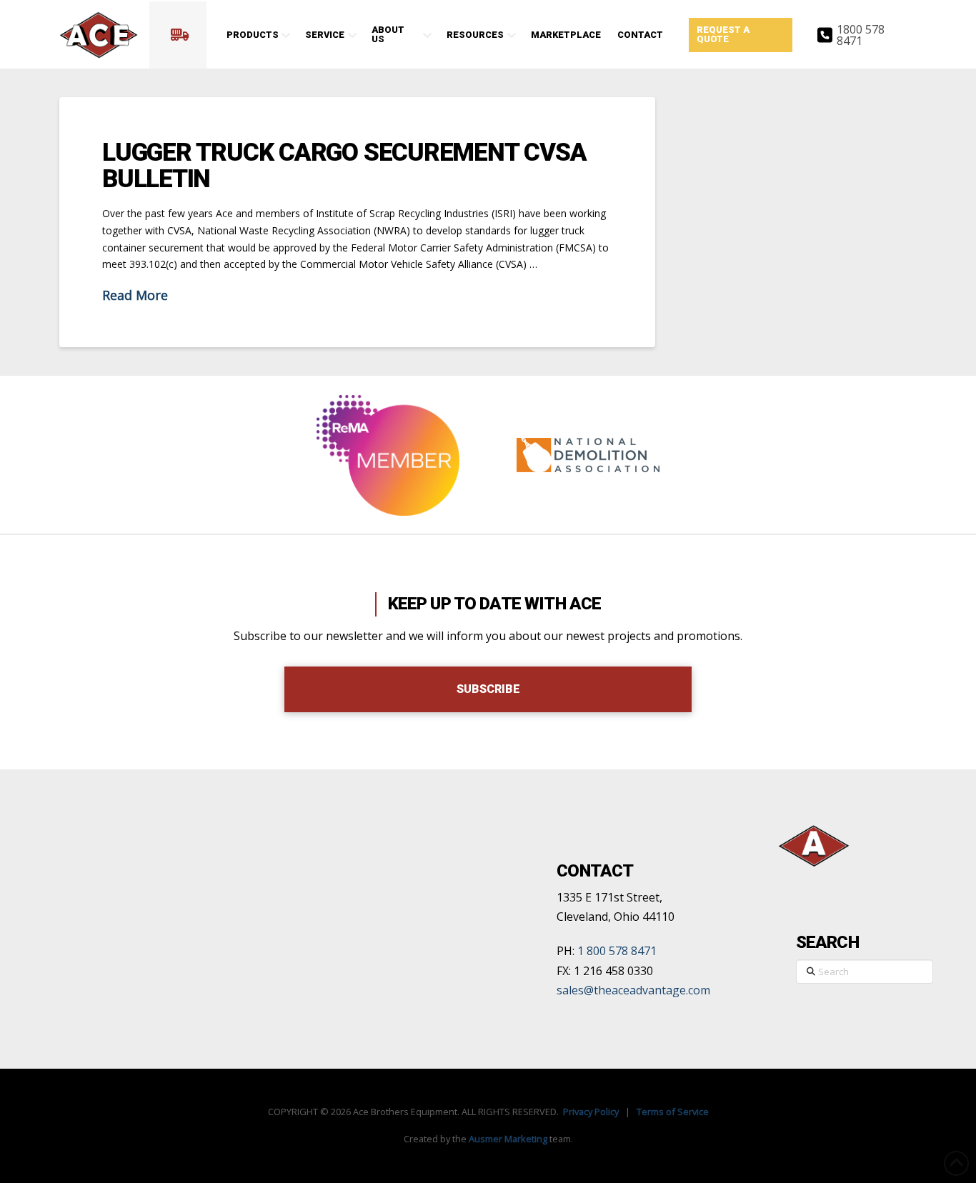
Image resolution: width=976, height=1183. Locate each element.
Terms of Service (673, 1111)
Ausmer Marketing (508, 1138)
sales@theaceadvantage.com (633, 990)
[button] (177, 35)
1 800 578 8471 (617, 951)
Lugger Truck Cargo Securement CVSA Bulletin (344, 166)
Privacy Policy (591, 1111)
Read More (135, 295)
